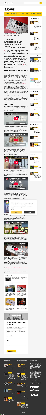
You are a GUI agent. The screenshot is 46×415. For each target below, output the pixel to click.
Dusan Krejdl (6, 35)
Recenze (13, 13)
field (24, 64)
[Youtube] (10, 3)
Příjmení (8, 344)
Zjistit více (12, 209)
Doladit (29, 212)
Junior (27, 13)
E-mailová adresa (10, 335)
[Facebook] (5, 3)
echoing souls (17, 277)
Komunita (33, 13)
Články (18, 13)
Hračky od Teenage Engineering (12, 267)
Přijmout (16, 212)
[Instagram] (12, 3)
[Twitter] (8, 3)
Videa (23, 13)
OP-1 (5, 50)
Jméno (8, 340)
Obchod (39, 13)
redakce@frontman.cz (17, 272)
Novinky (7, 13)
